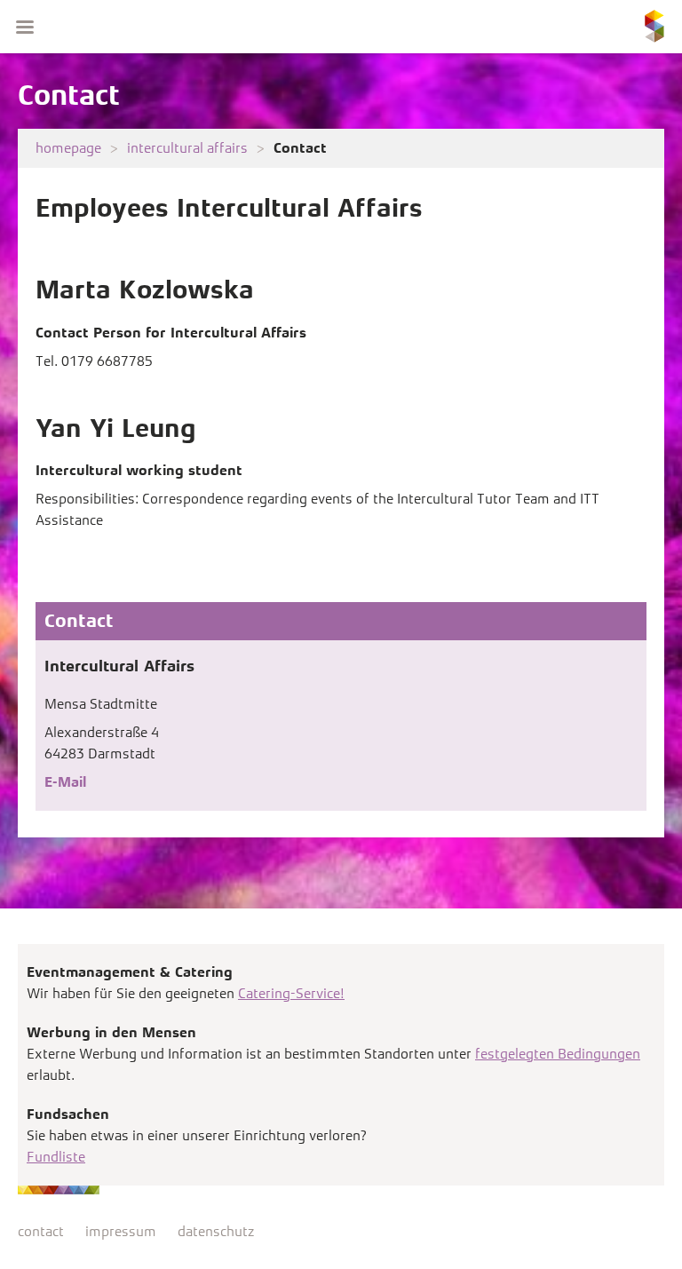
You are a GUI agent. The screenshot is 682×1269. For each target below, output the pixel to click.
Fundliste (56, 1156)
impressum (120, 1231)
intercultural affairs (187, 147)
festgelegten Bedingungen (557, 1053)
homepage (68, 147)
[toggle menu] (25, 27)
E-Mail (65, 781)
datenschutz (216, 1231)
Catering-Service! (291, 993)
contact (41, 1231)
